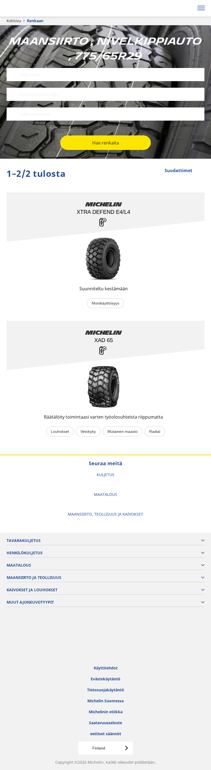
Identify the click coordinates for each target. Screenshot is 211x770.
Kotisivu (14, 20)
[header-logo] (26, 8)
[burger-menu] (201, 8)
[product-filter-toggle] (200, 171)
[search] (188, 8)
